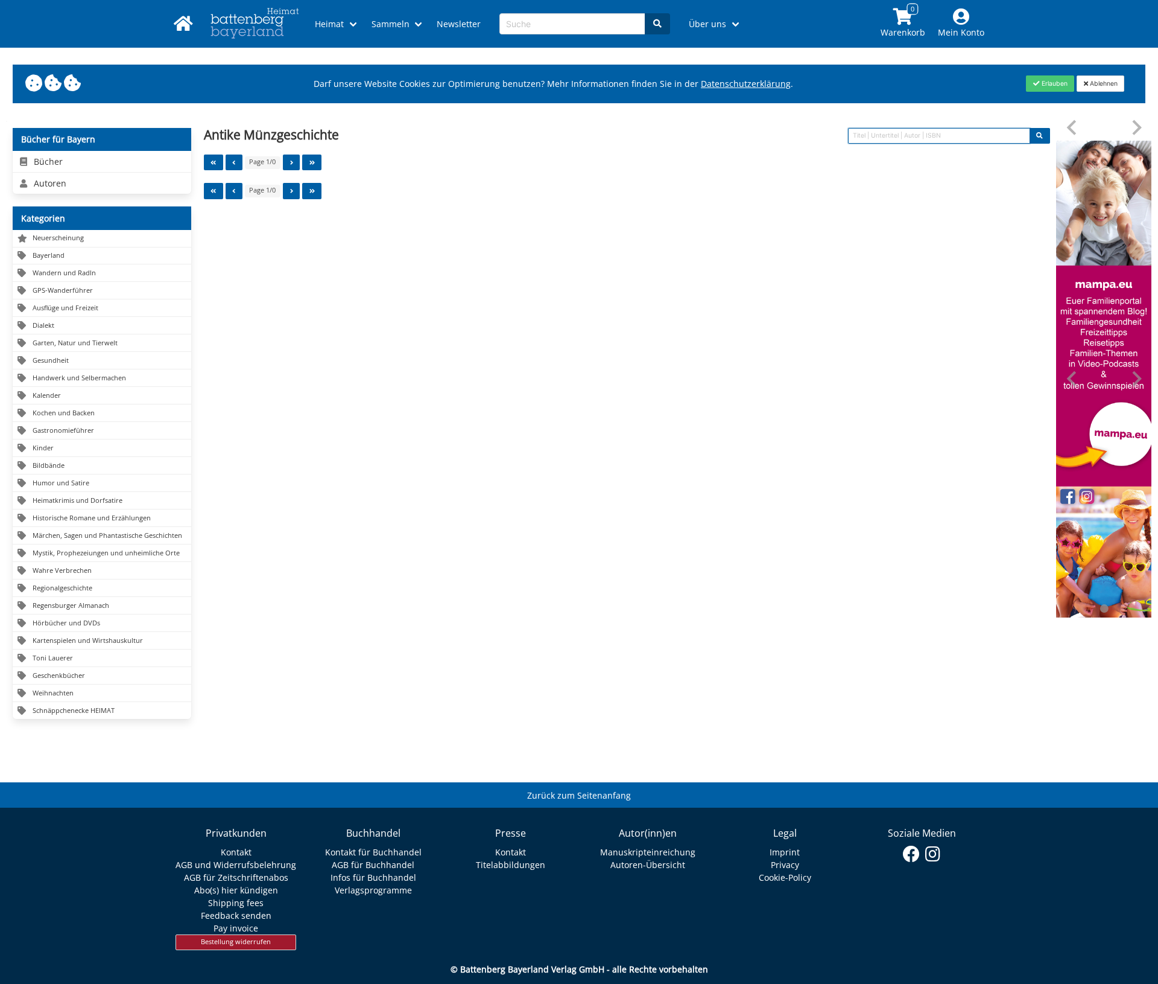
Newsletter (459, 24)
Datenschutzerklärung (746, 83)
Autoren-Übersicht (647, 865)
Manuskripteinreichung (647, 852)
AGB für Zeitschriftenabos (236, 877)
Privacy (785, 865)
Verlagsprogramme (373, 890)
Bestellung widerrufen (236, 942)
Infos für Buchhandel (373, 877)
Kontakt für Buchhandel (373, 852)
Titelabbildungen (510, 865)
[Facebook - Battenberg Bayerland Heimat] (911, 854)
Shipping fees (236, 903)
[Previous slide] (1073, 128)
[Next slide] (1136, 128)
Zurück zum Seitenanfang (579, 795)
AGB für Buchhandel (373, 865)
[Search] (657, 23)
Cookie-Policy (785, 877)
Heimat (329, 24)
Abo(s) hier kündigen (236, 890)
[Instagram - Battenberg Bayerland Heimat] (932, 854)
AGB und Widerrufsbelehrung (236, 865)
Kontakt (236, 852)
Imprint (785, 852)
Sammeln (391, 24)
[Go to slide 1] (1103, 608)
